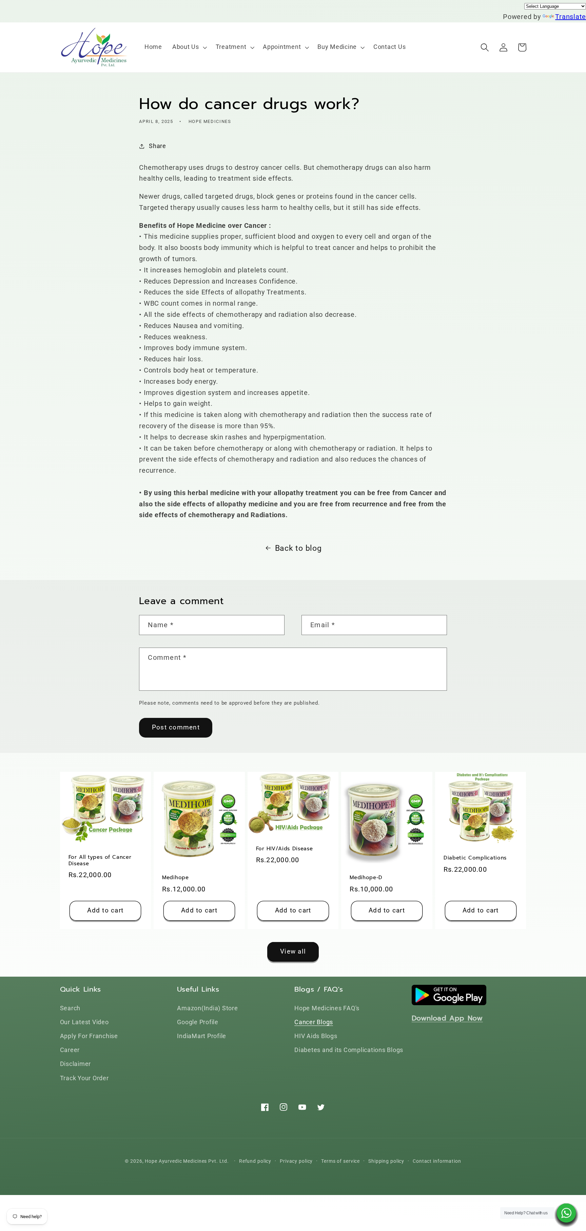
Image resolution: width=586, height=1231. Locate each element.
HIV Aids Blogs (315, 1036)
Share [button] (157, 146)
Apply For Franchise (89, 1036)
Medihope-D (366, 877)
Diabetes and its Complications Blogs (348, 1050)
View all (293, 951)
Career (70, 1050)
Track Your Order (84, 1078)
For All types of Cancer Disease (100, 860)
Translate (570, 17)
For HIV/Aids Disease (284, 849)
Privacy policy (296, 1161)
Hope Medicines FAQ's (326, 1008)
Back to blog (298, 548)
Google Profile (197, 1022)
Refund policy (255, 1161)
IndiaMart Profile (201, 1036)
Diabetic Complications (475, 858)
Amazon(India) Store (207, 1008)
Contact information (437, 1161)
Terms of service (340, 1161)
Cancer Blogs (313, 1022)
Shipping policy (386, 1161)
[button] (189, 47)
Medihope (175, 877)
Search (70, 1008)
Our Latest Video (84, 1022)
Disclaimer (75, 1064)
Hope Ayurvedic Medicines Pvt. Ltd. (187, 1161)
